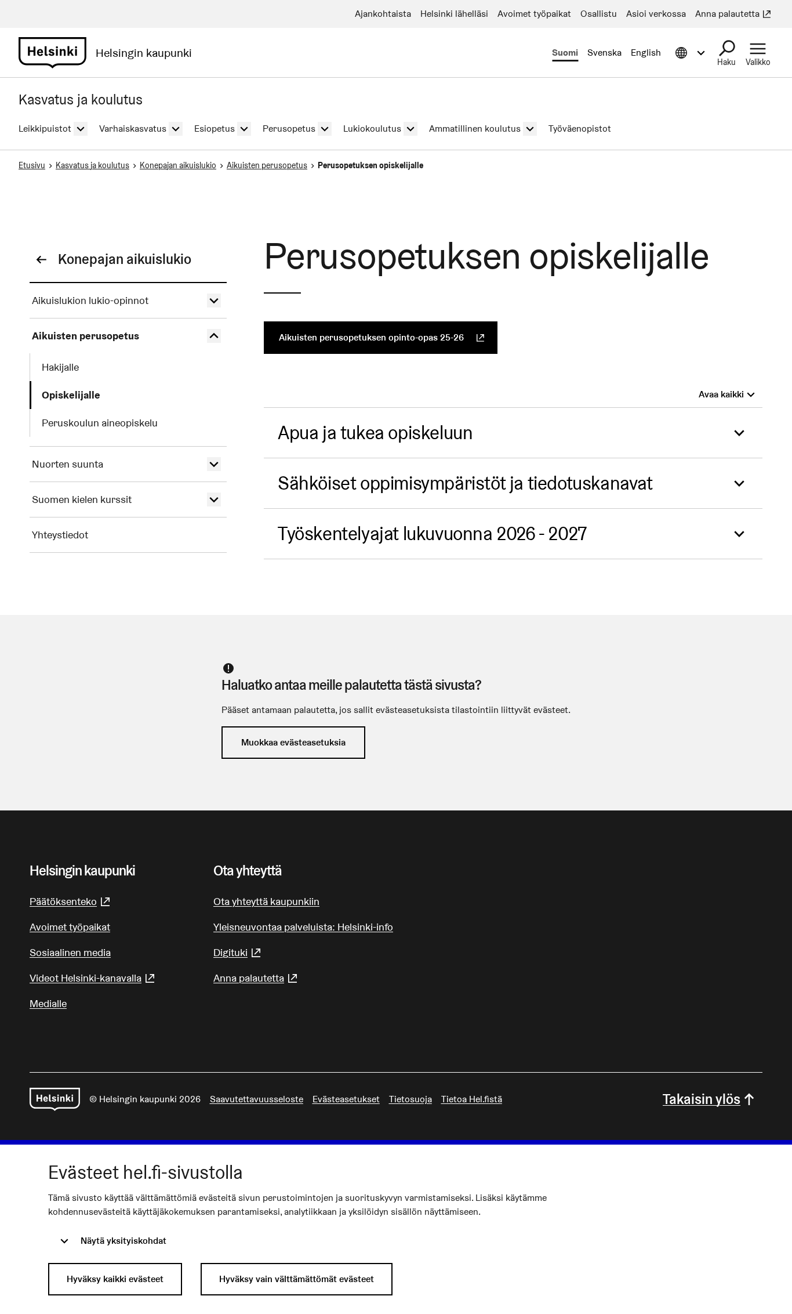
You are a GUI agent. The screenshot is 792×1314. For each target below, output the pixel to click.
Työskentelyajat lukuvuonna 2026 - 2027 (432, 533)
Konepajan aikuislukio (178, 165)
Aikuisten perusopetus (267, 165)
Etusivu (32, 165)
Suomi (565, 52)
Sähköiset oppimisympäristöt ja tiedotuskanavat (465, 483)
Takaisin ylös (701, 1099)
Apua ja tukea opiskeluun (375, 432)
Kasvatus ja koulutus (92, 165)
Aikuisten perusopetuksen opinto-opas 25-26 (388, 337)
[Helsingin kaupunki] (55, 1099)
